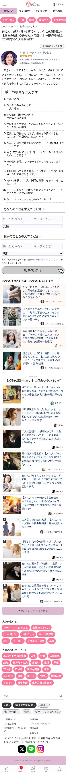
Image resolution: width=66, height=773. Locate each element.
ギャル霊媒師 (46, 634)
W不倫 (7, 669)
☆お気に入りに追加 (52, 46)
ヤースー (18, 641)
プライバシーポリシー (40, 724)
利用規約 (34, 719)
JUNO (60, 425)
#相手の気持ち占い (25, 705)
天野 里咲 (59, 403)
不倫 (56, 662)
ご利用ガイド (10, 719)
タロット (8, 682)
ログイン (59, 4)
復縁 (46, 662)
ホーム (7, 769)
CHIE (61, 346)
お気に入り (59, 769)
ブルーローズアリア (54, 469)
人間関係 (55, 656)
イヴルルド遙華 (36, 641)
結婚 (31, 20)
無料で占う (33, 270)
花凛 (51, 641)
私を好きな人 (20, 662)
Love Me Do (57, 513)
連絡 (20, 676)
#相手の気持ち (11, 711)
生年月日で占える (42, 682)
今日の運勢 (25, 10)
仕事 (21, 20)
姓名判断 (23, 682)
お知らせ (34, 733)
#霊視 (26, 711)
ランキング (41, 10)
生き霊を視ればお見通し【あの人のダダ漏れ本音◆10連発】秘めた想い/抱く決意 (42, 523)
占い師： (36, 53)
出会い (36, 662)
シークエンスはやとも (54, 301)
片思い (43, 676)
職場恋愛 (56, 676)
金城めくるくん (41, 627)
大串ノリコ (28, 634)
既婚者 (19, 669)
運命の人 (44, 20)
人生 (33, 656)
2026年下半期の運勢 (14, 656)
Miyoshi (59, 447)
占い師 (33, 769)
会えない (8, 676)
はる (5, 641)
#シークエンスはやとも (47, 711)
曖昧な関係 (33, 669)
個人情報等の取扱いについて (37, 259)
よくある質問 (10, 724)
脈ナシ (31, 676)
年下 (46, 669)
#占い (7, 705)
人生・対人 (8, 20)
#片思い (44, 705)
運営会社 (34, 728)
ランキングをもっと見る (34, 610)
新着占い (8, 10)
